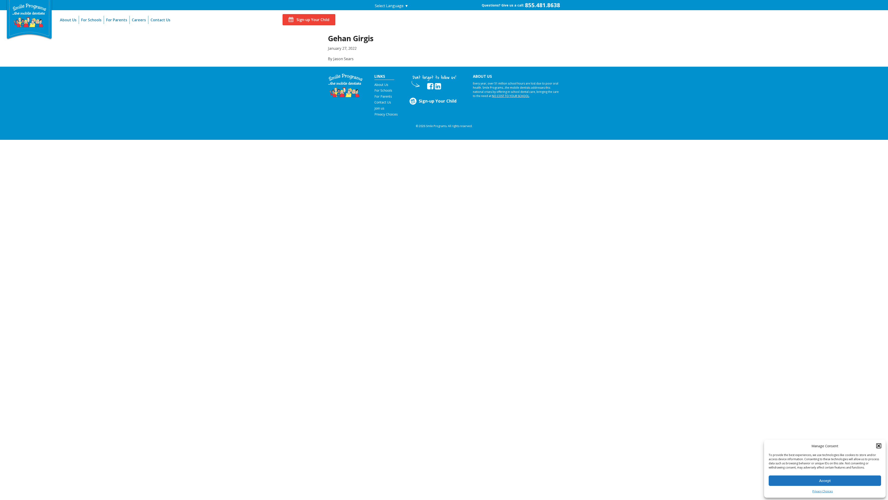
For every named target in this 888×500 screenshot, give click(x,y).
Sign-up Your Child (312, 19)
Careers (139, 19)
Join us (379, 108)
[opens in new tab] (430, 86)
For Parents (116, 19)
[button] (878, 446)
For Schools (91, 19)
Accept (825, 481)
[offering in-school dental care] (29, 15)
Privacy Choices (822, 491)
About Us (68, 19)
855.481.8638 (542, 5)
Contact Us (160, 19)
